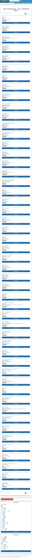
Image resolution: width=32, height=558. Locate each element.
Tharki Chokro (4, 74)
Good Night (4, 350)
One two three (4, 283)
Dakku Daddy (4, 36)
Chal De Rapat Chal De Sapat (7, 359)
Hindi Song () (4, 536)
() (2, 505)
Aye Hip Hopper (5, 26)
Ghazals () (3, 547)
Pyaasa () (3, 521)
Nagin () (3, 511)
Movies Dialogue (10, 499)
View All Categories (16, 551)
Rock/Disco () (4, 544)
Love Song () (4, 537)
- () (2, 506)
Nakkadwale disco (5, 227)
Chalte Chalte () (4, 528)
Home (2, 4)
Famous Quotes (4, 499)
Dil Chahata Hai (5, 473)
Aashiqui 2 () (3, 529)
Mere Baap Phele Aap (6, 331)
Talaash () (3, 525)
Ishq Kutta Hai (4, 65)
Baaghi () (3, 513)
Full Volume (4, 217)
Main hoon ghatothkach (6, 312)
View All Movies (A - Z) (16, 531)
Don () (2, 526)
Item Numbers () (4, 542)
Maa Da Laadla (5, 293)
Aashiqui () (3, 518)
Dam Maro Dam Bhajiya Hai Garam (8, 463)
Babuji (3, 16)
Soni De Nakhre (5, 378)
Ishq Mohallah (4, 113)
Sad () (2, 541)
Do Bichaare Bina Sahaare (7, 397)
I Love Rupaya (4, 454)
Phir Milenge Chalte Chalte (7, 340)
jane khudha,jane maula (6, 435)
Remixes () (3, 548)
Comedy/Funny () (4, 546)
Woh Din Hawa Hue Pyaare (7, 255)
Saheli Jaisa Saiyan (5, 274)
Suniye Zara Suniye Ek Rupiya (7, 302)
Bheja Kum (4, 406)
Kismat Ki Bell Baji (5, 93)
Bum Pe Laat (4, 84)
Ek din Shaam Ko (5, 482)
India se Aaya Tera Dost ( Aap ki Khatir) (9, 369)
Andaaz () (3, 509)
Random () (3, 504)
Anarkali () (3, 517)
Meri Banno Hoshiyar (6, 246)
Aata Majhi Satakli (5, 45)
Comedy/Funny (4, 20)
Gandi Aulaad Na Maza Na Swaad (8, 179)
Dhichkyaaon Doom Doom (7, 104)
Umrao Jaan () (4, 508)
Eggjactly (4, 189)
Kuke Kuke (4, 264)
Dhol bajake (4, 387)
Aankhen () (3, 516)
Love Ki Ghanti (4, 170)
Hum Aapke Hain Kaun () (5, 510)
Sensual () (3, 545)
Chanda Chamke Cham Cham (7, 444)
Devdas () (3, 514)
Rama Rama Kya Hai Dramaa (7, 416)
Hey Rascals (4, 236)
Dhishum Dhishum (5, 425)
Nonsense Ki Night (5, 55)
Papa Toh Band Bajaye (6, 198)
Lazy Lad (3, 151)
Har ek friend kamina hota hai (8, 132)
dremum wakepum (5, 208)
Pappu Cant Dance (5, 321)
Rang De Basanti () (4, 522)
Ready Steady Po (5, 160)
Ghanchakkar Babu (5, 141)
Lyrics (4, 4)
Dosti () (2, 520)
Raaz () (2, 515)
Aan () (2, 519)
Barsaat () (3, 507)
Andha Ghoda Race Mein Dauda (8, 122)
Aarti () (2, 527)
